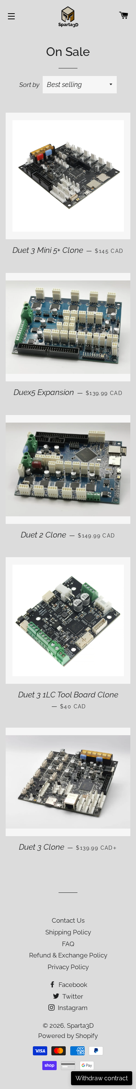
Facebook (72, 984)
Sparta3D (80, 1025)
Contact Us (68, 920)
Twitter (72, 996)
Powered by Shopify (68, 1035)
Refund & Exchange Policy (68, 955)
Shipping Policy (68, 932)
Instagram (72, 1008)
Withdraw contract (102, 1078)
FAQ (68, 944)
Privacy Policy (68, 967)
